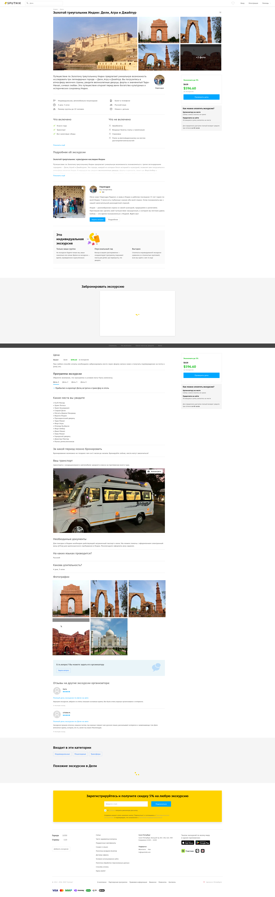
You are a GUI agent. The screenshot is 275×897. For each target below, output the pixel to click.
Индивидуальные (62, 754)
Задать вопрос (97, 219)
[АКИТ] (197, 851)
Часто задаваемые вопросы (106, 839)
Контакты (172, 882)
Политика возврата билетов (106, 851)
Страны (59, 839)
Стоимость (113, 346)
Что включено (126, 346)
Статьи (98, 835)
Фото (160, 346)
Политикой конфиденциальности (150, 817)
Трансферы (95, 754)
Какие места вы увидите (145, 346)
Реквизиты (163, 882)
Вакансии (152, 882)
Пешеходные (80, 754)
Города (59, 835)
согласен (112, 810)
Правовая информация (138, 882)
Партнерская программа (118, 882)
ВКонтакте (142, 849)
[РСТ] (203, 851)
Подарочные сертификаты (106, 843)
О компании (101, 882)
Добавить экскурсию (61, 849)
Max (149, 849)
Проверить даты (202, 97)
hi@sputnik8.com (144, 852)
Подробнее (113, 219)
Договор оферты (102, 855)
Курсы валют (100, 871)
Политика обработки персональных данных (112, 863)
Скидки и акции (102, 847)
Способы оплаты (102, 867)
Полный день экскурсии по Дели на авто (70, 698)
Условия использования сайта (107, 859)
